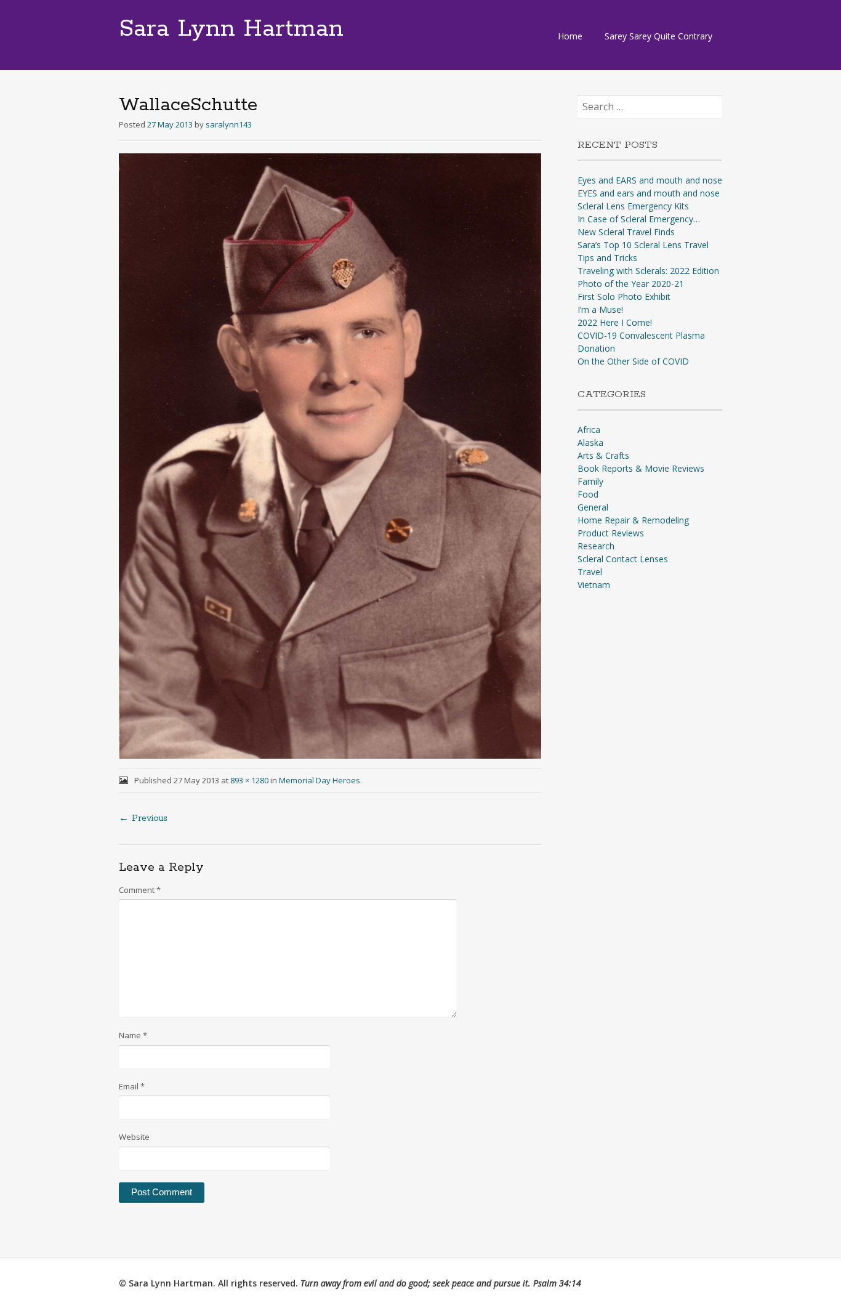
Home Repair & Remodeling (633, 520)
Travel (589, 572)
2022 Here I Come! (614, 322)
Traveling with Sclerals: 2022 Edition (648, 271)
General (592, 507)
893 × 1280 (249, 780)
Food (587, 494)
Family (590, 481)
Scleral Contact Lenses (622, 559)
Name (133, 1035)
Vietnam (593, 585)
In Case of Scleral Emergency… (638, 219)
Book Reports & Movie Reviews (640, 468)
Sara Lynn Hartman (231, 29)
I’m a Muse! (600, 309)
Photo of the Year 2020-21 (630, 283)
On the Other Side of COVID (633, 361)
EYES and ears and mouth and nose (648, 193)
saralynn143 (229, 124)
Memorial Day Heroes (319, 780)
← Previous (143, 818)
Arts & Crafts (603, 455)
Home (570, 36)
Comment (140, 889)
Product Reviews (610, 533)
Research (595, 546)
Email (132, 1086)
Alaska (590, 442)
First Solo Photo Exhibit (623, 296)
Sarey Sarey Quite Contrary (658, 36)
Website (134, 1136)
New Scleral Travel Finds (626, 232)
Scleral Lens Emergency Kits (633, 206)
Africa (588, 429)
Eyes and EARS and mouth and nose (649, 180)
